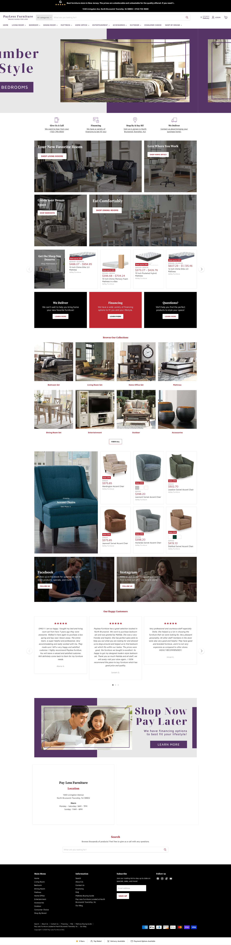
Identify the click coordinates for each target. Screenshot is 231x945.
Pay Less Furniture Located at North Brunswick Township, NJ (55, 926)
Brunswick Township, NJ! (135, 131)
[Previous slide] (6, 70)
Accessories (119, 25)
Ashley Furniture (75, 272)
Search (78, 878)
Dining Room (49, 25)
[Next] (201, 269)
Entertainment (100, 25)
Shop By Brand (172, 25)
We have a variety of (96, 129)
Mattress (66, 25)
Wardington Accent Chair (113, 486)
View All (115, 442)
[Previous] (29, 269)
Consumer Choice (153, 25)
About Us (79, 882)
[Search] (187, 17)
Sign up (123, 896)
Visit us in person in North (135, 129)
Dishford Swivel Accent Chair (180, 546)
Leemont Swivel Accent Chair (148, 497)
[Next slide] (224, 70)
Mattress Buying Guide (85, 896)
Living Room (18, 25)
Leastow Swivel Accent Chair (181, 489)
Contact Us (80, 885)
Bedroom (34, 25)
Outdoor (135, 25)
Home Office (81, 25)
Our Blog (79, 906)
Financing (80, 889)
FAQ (77, 892)
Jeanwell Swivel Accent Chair (115, 543)
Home (5, 25)
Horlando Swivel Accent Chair (148, 543)
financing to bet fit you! (96, 131)
